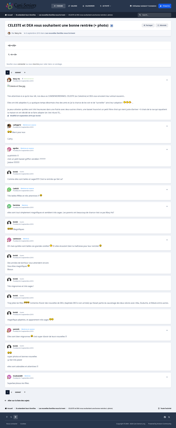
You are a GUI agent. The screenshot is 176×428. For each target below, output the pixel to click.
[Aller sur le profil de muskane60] (9, 377)
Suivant (18, 72)
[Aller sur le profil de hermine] (9, 206)
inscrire (36, 64)
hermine (16, 205)
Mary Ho (18, 33)
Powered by (159, 424)
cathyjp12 (17, 125)
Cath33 (16, 188)
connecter (21, 64)
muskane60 (18, 376)
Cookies (23, 424)
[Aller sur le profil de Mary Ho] (9, 33)
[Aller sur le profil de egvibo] (9, 149)
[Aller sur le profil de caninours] (9, 240)
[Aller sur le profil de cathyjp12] (9, 126)
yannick (16, 329)
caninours (17, 239)
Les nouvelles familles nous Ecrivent (60, 33)
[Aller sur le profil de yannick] (9, 330)
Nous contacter (11, 424)
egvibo (16, 148)
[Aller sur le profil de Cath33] (9, 189)
